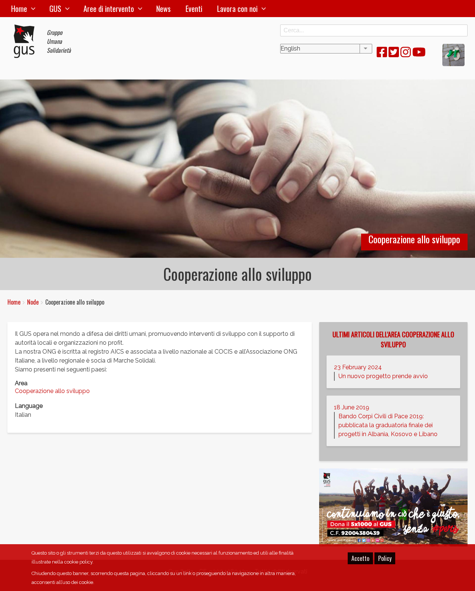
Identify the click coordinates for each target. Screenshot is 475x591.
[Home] (27, 41)
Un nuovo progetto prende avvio (383, 376)
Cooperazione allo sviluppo (52, 390)
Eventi (194, 8)
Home (19, 8)
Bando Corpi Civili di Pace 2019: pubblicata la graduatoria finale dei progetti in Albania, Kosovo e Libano (388, 425)
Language (29, 405)
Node (33, 302)
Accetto (360, 558)
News (163, 8)
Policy (385, 558)
